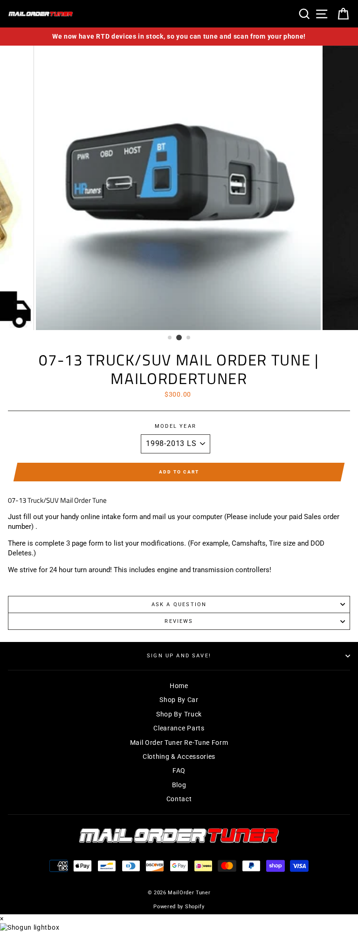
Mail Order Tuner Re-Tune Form (179, 742)
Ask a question (179, 604)
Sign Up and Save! (179, 656)
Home (179, 685)
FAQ (179, 770)
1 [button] (170, 338)
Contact (179, 799)
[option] (179, 36)
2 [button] (179, 337)
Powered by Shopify (178, 907)
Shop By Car (178, 699)
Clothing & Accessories (179, 756)
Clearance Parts (178, 728)
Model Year (175, 426)
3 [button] (188, 338)
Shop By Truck (179, 714)
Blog (179, 785)
